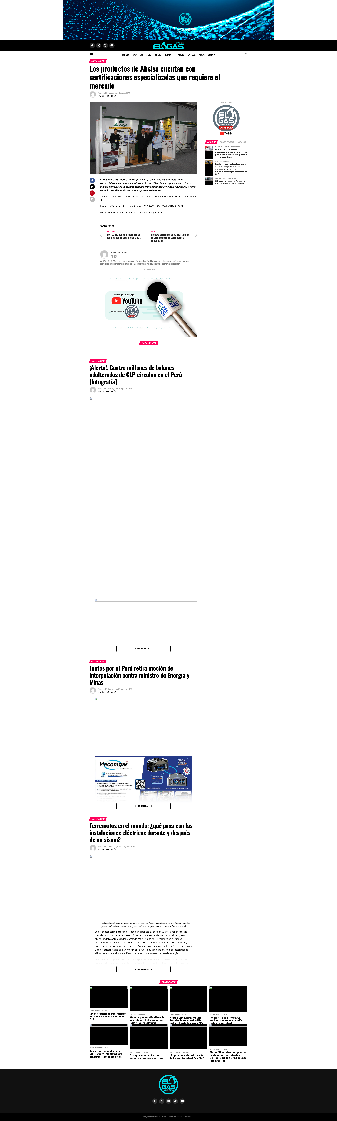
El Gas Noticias (106, 96)
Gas (134, 54)
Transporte (169, 54)
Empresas (192, 54)
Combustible (145, 54)
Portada (125, 54)
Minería (181, 54)
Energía (157, 54)
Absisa (143, 179)
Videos (202, 54)
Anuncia (211, 54)
